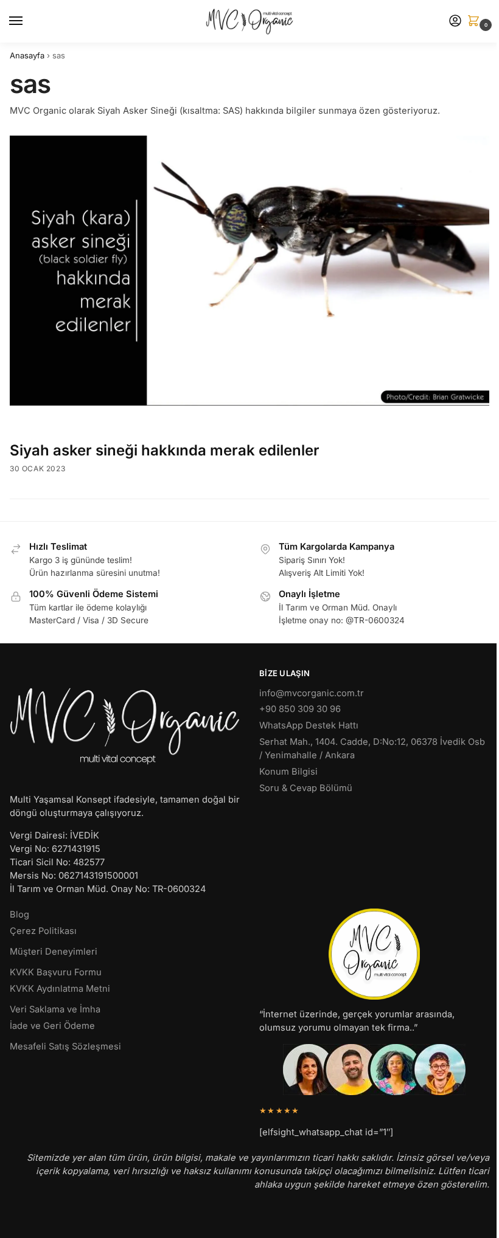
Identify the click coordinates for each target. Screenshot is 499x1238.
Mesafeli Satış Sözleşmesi (65, 1046)
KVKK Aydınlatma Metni (60, 988)
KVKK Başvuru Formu (56, 972)
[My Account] (455, 21)
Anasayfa (27, 55)
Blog (19, 914)
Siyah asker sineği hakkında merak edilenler (164, 450)
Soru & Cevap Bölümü (305, 788)
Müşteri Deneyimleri (53, 951)
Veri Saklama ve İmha (55, 1009)
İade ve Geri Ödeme (52, 1025)
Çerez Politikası (43, 930)
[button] (476, 21)
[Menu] (27, 21)
